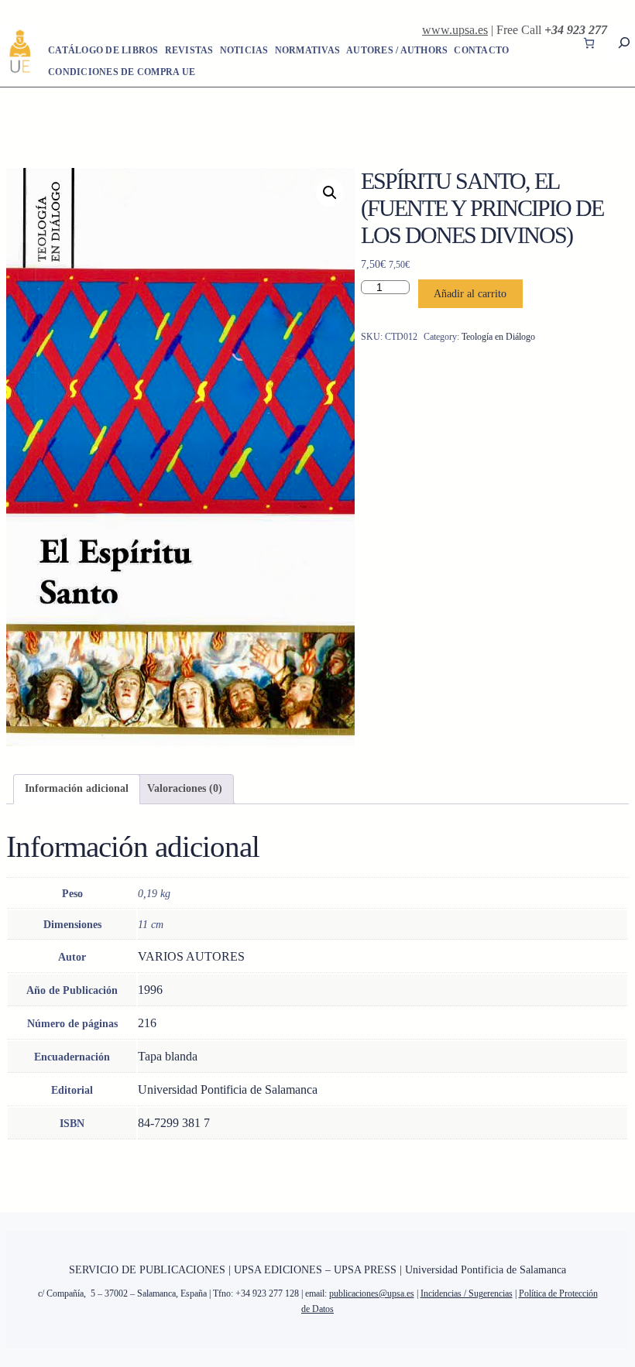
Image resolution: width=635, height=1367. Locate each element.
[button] (330, 193)
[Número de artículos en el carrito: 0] (588, 43)
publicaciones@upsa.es (371, 1293)
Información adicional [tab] (77, 788)
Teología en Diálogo (498, 336)
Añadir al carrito (470, 294)
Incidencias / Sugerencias (466, 1293)
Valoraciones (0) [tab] (184, 788)
